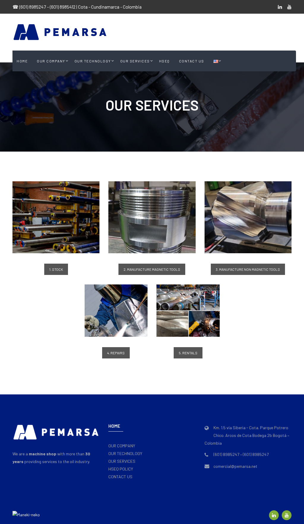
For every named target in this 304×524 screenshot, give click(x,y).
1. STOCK (56, 269)
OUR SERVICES (135, 61)
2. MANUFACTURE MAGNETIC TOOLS (152, 269)
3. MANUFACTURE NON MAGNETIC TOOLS (248, 269)
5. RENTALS (188, 353)
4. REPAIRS (116, 353)
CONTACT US (191, 61)
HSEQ (164, 61)
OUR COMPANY (51, 61)
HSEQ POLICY (120, 468)
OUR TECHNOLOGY (93, 61)
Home (22, 61)
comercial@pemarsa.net (235, 466)
